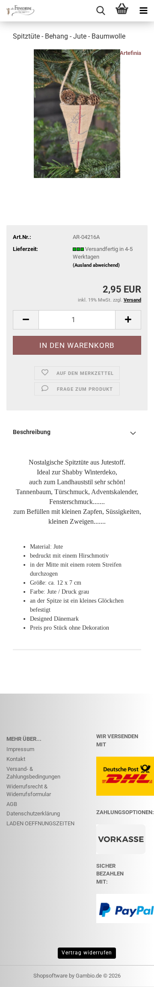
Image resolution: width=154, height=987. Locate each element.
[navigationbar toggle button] (143, 10)
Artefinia (130, 53)
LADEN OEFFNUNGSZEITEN (40, 823)
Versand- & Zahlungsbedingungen (33, 773)
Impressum (20, 749)
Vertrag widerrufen (87, 953)
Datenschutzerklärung (33, 813)
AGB (11, 804)
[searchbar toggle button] (100, 10)
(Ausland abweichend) (96, 265)
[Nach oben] (130, 974)
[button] (25, 319)
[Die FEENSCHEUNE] (17, 10)
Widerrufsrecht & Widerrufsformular (28, 790)
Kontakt (15, 759)
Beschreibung (31, 432)
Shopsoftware (50, 975)
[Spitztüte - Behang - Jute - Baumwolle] (77, 113)
